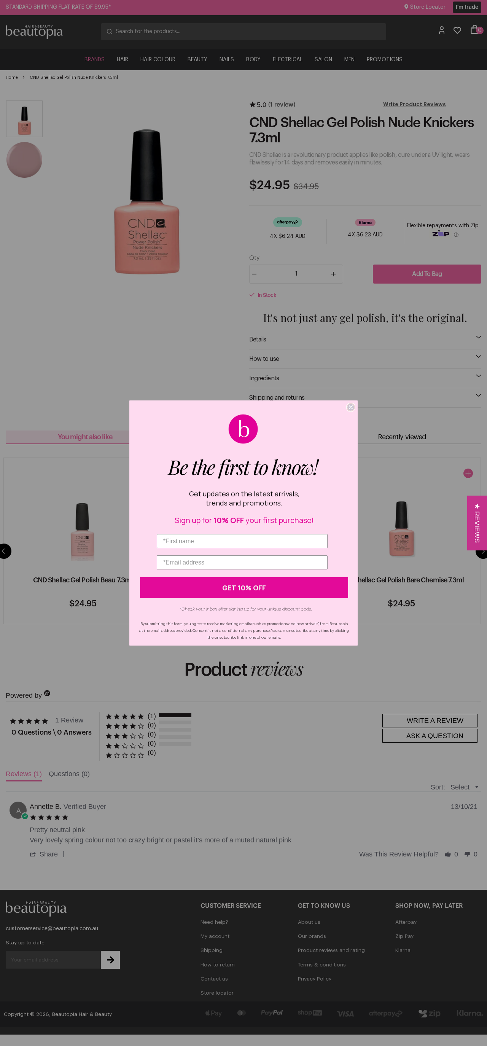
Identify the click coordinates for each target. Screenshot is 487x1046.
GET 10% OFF (244, 587)
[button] (477, 523)
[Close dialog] (351, 407)
